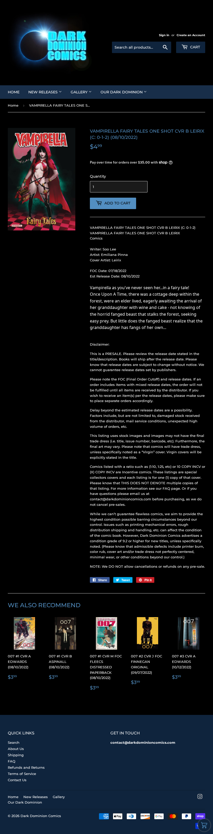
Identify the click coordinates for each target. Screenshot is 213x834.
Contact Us (17, 780)
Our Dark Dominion (122, 92)
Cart (194, 47)
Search (13, 742)
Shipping (16, 755)
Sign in (164, 35)
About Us (16, 749)
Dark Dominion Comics (41, 816)
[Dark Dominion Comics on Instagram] (200, 797)
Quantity (98, 176)
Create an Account (191, 35)
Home (13, 92)
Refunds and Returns (26, 767)
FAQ (11, 761)
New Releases (43, 92)
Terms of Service (22, 774)
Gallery (80, 92)
